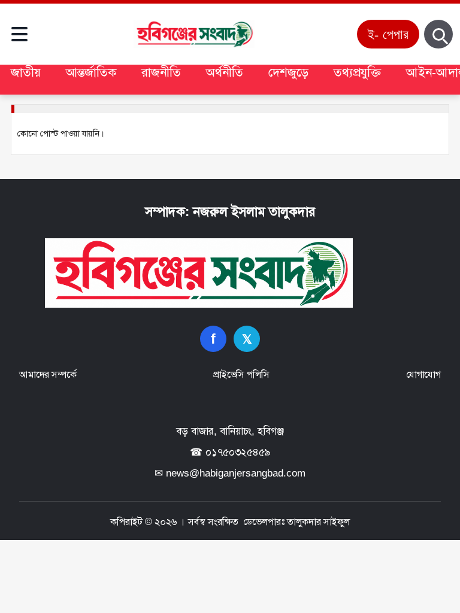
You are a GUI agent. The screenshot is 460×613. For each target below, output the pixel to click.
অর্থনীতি (224, 72)
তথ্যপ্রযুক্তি (357, 72)
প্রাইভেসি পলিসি (241, 374)
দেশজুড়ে (288, 72)
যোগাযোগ (423, 374)
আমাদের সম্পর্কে (47, 374)
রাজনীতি (161, 72)
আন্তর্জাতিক (91, 72)
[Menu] (19, 34)
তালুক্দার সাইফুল (318, 522)
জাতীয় (26, 72)
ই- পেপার (388, 34)
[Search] (438, 34)
